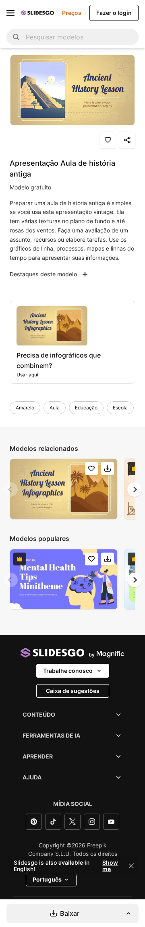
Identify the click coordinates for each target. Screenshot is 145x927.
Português (47, 879)
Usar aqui (27, 375)
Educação (86, 408)
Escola (120, 408)
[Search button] (16, 37)
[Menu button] (10, 13)
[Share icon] (127, 140)
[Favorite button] (108, 140)
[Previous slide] (10, 489)
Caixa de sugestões (72, 690)
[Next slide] (134, 489)
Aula (55, 408)
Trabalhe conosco (68, 670)
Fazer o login (114, 12)
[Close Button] (131, 865)
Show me (110, 865)
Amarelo (25, 408)
